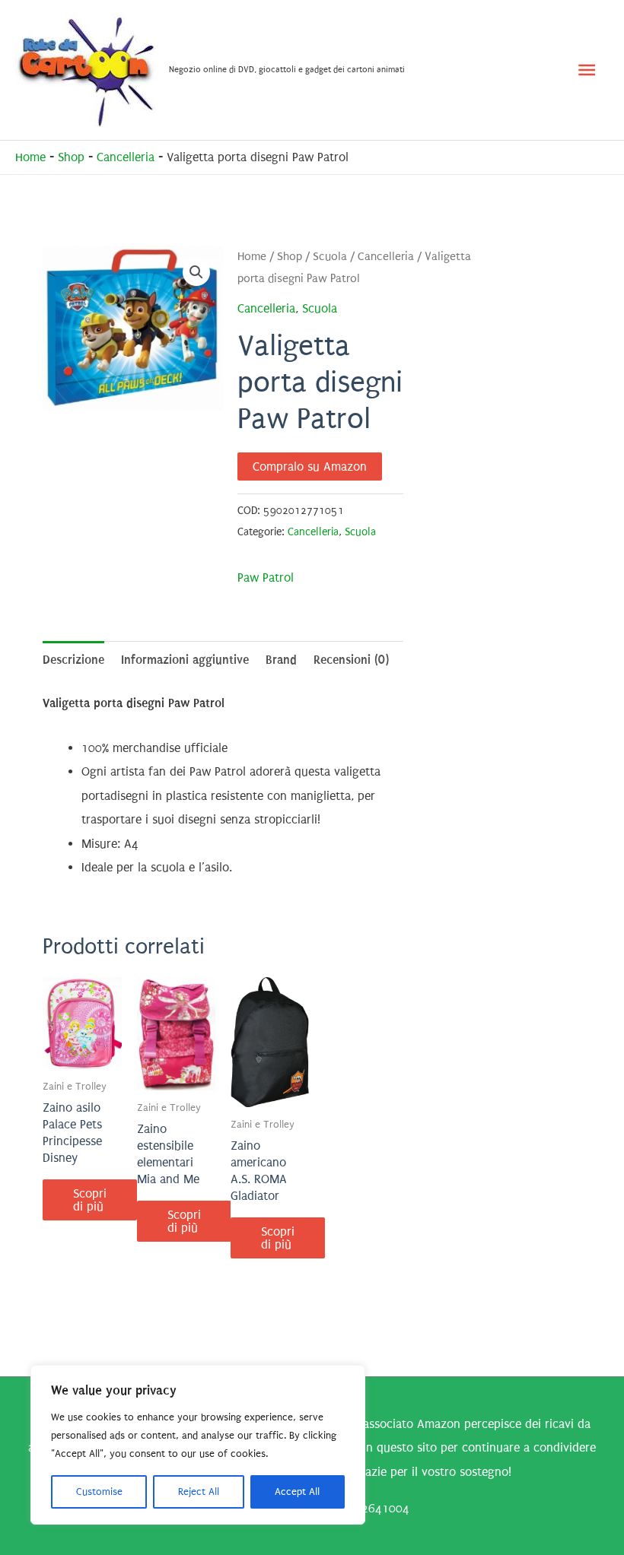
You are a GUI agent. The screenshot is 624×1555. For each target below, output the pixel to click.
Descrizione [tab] (73, 659)
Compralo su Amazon (310, 466)
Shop (71, 157)
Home (30, 157)
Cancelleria (125, 157)
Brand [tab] (281, 659)
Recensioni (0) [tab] (351, 659)
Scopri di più (90, 1200)
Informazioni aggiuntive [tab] (185, 659)
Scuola (330, 256)
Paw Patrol (265, 577)
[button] (196, 272)
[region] (197, 1445)
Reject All (198, 1491)
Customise (99, 1491)
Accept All (297, 1491)
